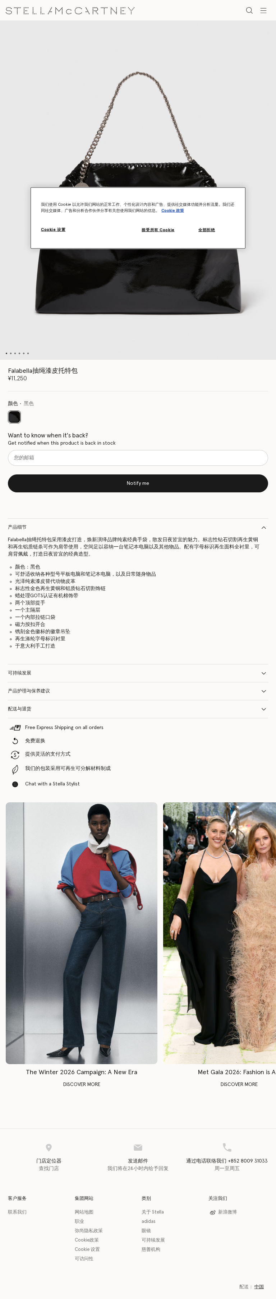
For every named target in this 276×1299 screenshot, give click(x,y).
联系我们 (17, 1212)
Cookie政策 (87, 1240)
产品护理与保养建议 (29, 691)
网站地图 (84, 1212)
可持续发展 (19, 673)
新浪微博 (227, 1212)
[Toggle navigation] (263, 10)
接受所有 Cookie (158, 230)
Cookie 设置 (87, 1249)
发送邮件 (138, 1161)
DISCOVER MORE (81, 1084)
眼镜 (146, 1231)
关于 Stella (153, 1212)
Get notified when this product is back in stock (62, 443)
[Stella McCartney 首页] (70, 10)
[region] (138, 218)
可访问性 (84, 1259)
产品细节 (17, 527)
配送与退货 (19, 709)
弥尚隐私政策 (89, 1231)
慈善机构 (151, 1249)
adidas (149, 1221)
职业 (79, 1221)
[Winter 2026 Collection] (81, 933)
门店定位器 (48, 1161)
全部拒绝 (206, 230)
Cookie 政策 (172, 210)
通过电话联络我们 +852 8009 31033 (227, 1161)
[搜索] (249, 10)
